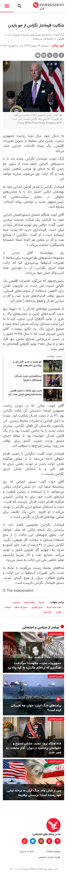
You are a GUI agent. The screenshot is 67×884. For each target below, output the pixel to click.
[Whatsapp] (55, 55)
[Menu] (7, 6)
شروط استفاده (53, 851)
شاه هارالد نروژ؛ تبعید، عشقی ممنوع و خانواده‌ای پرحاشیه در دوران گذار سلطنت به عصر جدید (33, 748)
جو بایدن (16, 602)
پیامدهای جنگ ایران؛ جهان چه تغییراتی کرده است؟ (36, 707)
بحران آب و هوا (21, 607)
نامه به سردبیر (27, 851)
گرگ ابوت (47, 612)
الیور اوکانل (57, 45)
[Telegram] (33, 841)
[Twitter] (49, 55)
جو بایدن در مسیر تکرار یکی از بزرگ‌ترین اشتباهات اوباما (27, 364)
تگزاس (58, 612)
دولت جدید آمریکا (54, 607)
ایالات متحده (29, 602)
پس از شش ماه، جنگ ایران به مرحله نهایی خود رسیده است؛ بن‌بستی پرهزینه (34, 792)
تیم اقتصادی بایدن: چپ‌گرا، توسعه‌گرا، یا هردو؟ (28, 378)
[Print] (38, 55)
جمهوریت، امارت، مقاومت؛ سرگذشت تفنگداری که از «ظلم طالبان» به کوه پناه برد (34, 665)
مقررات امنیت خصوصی (49, 857)
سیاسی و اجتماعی (34, 627)
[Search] (19, 6)
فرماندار (7, 607)
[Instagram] (41, 841)
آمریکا (41, 602)
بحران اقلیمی (36, 607)
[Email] (43, 55)
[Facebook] (61, 55)
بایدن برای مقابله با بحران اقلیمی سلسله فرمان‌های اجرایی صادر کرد (25, 393)
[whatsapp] (25, 841)
